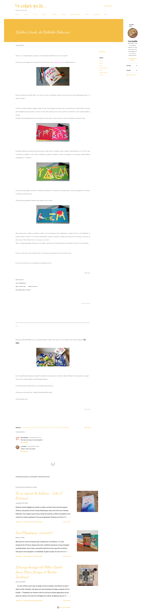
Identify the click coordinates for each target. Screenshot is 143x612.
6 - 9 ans (35, 14)
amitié (100, 63)
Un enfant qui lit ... (31, 6)
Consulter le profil (132, 59)
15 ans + (63, 14)
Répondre (24, 442)
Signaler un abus (130, 74)
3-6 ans (26, 14)
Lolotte (101, 70)
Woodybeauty (24, 437)
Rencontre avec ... (75, 14)
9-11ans (44, 14)
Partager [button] (102, 51)
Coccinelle (23, 446)
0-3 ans (17, 14)
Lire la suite (67, 522)
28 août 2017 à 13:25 (35, 437)
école (100, 65)
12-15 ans (54, 14)
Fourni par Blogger (64, 607)
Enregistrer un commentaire (32, 522)
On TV (87, 14)
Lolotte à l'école (103, 72)
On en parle (96, 14)
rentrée (101, 74)
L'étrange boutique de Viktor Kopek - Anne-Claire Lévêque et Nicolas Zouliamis (40, 572)
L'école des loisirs (103, 68)
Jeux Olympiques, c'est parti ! (34, 532)
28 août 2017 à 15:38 (33, 446)
